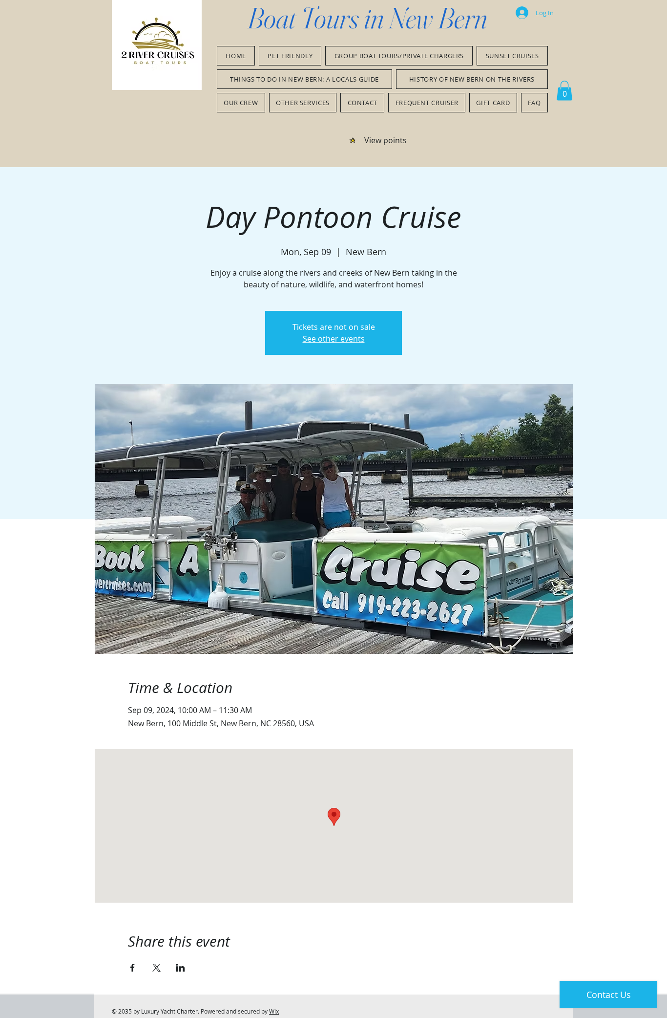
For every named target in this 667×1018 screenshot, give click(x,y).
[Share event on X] (156, 968)
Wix (274, 1011)
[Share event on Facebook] (132, 968)
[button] (564, 91)
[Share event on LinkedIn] (180, 968)
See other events (334, 338)
